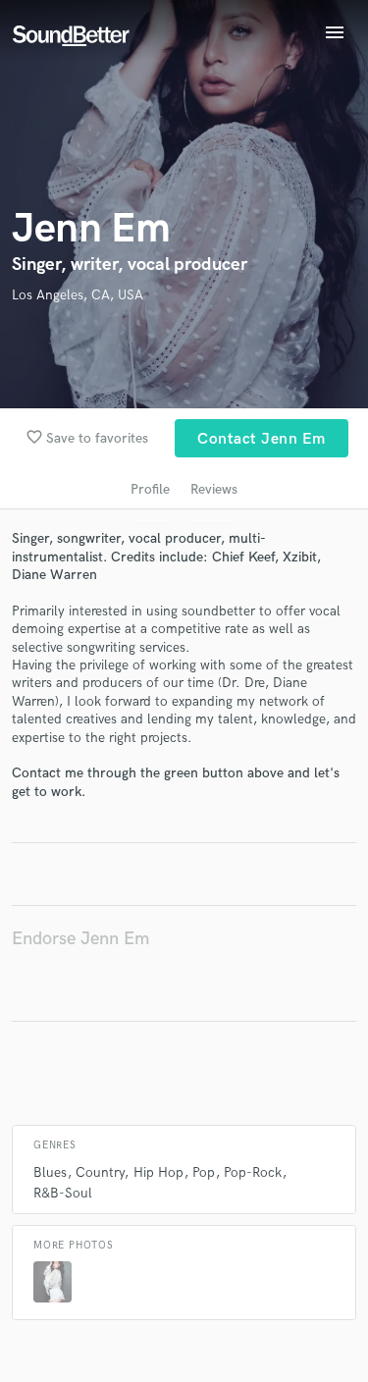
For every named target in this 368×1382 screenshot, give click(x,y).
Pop (203, 1172)
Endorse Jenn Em (80, 939)
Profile (150, 489)
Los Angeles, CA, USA (77, 295)
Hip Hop (158, 1172)
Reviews (213, 489)
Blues (50, 1172)
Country (100, 1172)
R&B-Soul (62, 1193)
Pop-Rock (253, 1172)
